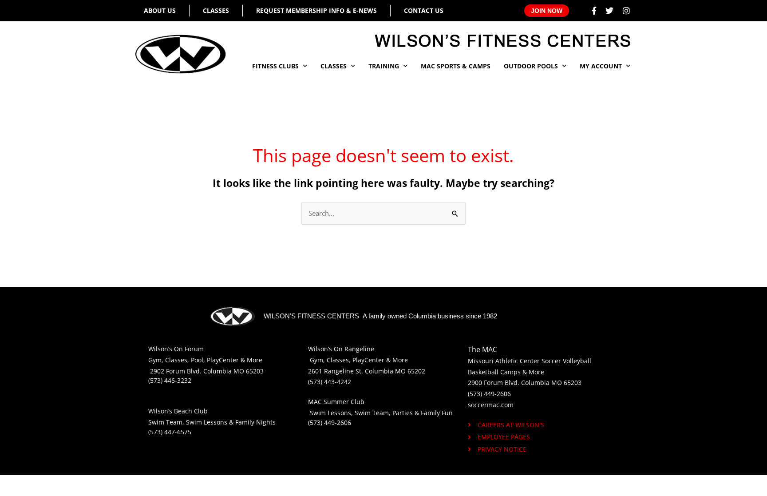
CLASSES (333, 66)
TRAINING (383, 66)
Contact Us (423, 10)
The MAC (482, 349)
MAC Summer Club (336, 401)
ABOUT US (160, 10)
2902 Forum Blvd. (176, 371)
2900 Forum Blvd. (493, 382)
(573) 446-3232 (169, 380)
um (199, 349)
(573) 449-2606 (329, 422)
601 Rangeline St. (337, 371)
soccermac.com (491, 405)
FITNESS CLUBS (275, 66)
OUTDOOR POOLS (531, 66)
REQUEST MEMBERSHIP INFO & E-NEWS (316, 10)
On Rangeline (354, 349)
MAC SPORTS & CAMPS (455, 66)
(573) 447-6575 (169, 432)
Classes (216, 10)
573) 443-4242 (330, 381)
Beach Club (191, 411)
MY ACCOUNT (601, 66)
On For (184, 349)
